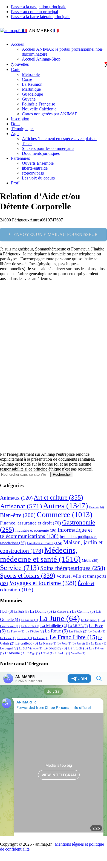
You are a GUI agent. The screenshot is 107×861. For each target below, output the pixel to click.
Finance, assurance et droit (30, 523)
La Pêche (34, 631)
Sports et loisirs (27, 575)
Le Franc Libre (73, 637)
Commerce (64, 514)
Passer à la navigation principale (38, 6)
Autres (65, 505)
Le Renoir (81, 643)
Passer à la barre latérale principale (40, 16)
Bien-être (18, 515)
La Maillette (53, 625)
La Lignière (90, 619)
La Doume (41, 611)
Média (90, 560)
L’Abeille (15, 653)
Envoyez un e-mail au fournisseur (55, 234)
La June (59, 618)
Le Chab (24, 638)
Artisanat (21, 506)
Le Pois (64, 643)
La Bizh (21, 611)
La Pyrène (15, 631)
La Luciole (30, 626)
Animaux (16, 498)
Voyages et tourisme (43, 582)
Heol (6, 611)
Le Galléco (26, 643)
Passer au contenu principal (34, 11)
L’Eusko (62, 653)
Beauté (96, 507)
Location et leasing (44, 543)
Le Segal (9, 648)
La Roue (56, 631)
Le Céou (40, 638)
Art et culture (58, 497)
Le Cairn (8, 638)
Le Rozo (98, 643)
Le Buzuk (96, 631)
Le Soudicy (55, 648)
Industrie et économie (35, 530)
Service (19, 568)
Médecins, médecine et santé (40, 554)
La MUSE (78, 626)
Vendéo (78, 653)
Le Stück (78, 648)
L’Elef (47, 653)
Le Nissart (47, 643)
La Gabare (62, 611)
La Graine (29, 619)
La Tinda (78, 631)
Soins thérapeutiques (72, 568)
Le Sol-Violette (30, 648)
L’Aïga (33, 653)
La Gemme (83, 611)
